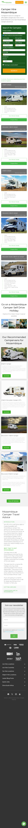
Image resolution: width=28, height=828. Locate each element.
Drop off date (6, 42)
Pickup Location (7, 30)
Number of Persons (5, 57)
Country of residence (8, 47)
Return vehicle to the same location (13, 35)
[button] (14, 665)
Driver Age (5, 52)
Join (14, 636)
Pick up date (6, 38)
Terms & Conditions (9, 631)
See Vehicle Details (14, 116)
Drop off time (18, 42)
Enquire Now (14, 119)
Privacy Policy (20, 630)
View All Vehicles (13, 501)
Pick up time (18, 38)
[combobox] (14, 33)
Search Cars (19, 2)
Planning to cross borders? (11, 65)
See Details (6, 375)
